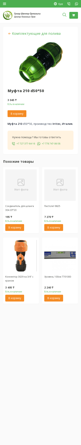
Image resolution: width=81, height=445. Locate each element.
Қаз (60, 4)
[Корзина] (73, 15)
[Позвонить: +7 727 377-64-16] (68, 3)
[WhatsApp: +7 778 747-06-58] (76, 3)
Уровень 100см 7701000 (57, 276)
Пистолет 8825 (52, 206)
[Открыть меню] (4, 3)
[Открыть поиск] (64, 15)
